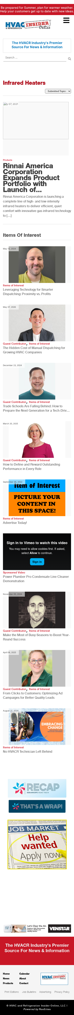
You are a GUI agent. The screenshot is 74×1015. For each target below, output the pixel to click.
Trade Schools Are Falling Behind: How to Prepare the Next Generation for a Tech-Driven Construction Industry (36, 408)
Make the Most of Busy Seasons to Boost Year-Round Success (36, 637)
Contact (23, 983)
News (6, 978)
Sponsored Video (14, 572)
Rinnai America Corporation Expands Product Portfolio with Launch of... (31, 177)
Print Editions (12, 991)
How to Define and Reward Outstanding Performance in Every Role (31, 467)
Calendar (24, 973)
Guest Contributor (14, 343)
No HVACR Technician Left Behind (27, 751)
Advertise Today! (15, 523)
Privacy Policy (61, 991)
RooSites (45, 1009)
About (22, 978)
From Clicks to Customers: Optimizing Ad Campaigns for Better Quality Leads (33, 695)
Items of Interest (13, 285)
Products (7, 160)
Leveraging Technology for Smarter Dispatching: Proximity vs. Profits (28, 292)
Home (6, 973)
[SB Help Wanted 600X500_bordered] (37, 844)
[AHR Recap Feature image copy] (37, 795)
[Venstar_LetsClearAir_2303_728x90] (37, 928)
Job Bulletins (29, 991)
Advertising (45, 991)
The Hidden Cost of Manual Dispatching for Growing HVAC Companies (34, 350)
